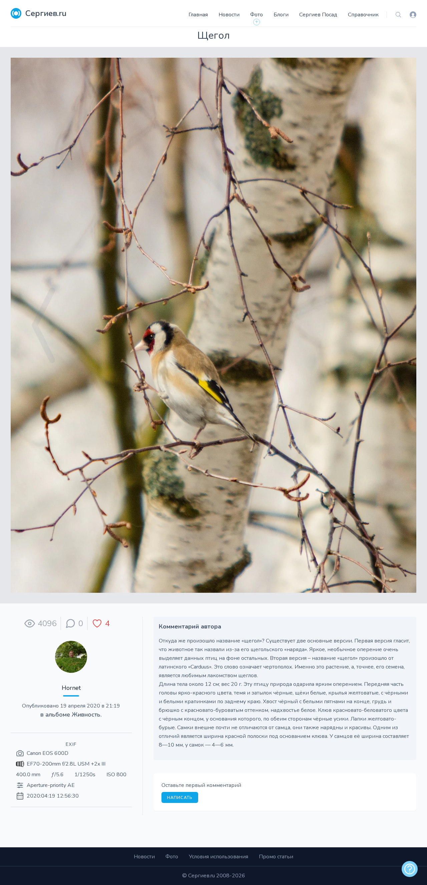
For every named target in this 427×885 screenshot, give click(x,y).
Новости (229, 14)
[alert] (410, 869)
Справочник (363, 14)
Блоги (281, 14)
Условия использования (218, 856)
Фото (256, 14)
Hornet (71, 688)
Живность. (87, 715)
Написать (180, 797)
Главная (198, 14)
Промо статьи (276, 856)
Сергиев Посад (318, 14)
